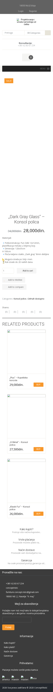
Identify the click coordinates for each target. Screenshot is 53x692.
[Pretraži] (48, 32)
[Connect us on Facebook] (27, 572)
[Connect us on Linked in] (33, 572)
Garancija (26, 560)
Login (21, 11)
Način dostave (26, 550)
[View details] (26, 352)
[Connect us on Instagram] (38, 572)
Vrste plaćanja (26, 539)
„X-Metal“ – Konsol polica (19, 443)
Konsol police (20, 298)
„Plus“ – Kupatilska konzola (19, 379)
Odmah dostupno (36, 298)
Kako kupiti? (26, 529)
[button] (43, 69)
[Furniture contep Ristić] (26, 22)
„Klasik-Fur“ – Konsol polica (20, 508)
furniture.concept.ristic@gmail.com (22, 592)
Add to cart (28, 271)
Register (33, 11)
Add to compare (16, 287)
